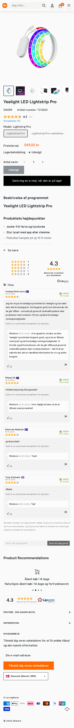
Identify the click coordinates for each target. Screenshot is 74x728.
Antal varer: (11, 162)
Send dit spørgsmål (58, 543)
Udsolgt (14, 170)
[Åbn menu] (69, 5)
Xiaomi (7, 109)
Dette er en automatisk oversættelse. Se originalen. (28, 323)
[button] (29, 600)
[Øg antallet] (42, 162)
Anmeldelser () (11, 120)
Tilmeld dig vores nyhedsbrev (29, 665)
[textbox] (25, 543)
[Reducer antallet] (24, 162)
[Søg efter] (44, 5)
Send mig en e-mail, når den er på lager (37, 181)
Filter (10, 285)
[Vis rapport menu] (65, 365)
